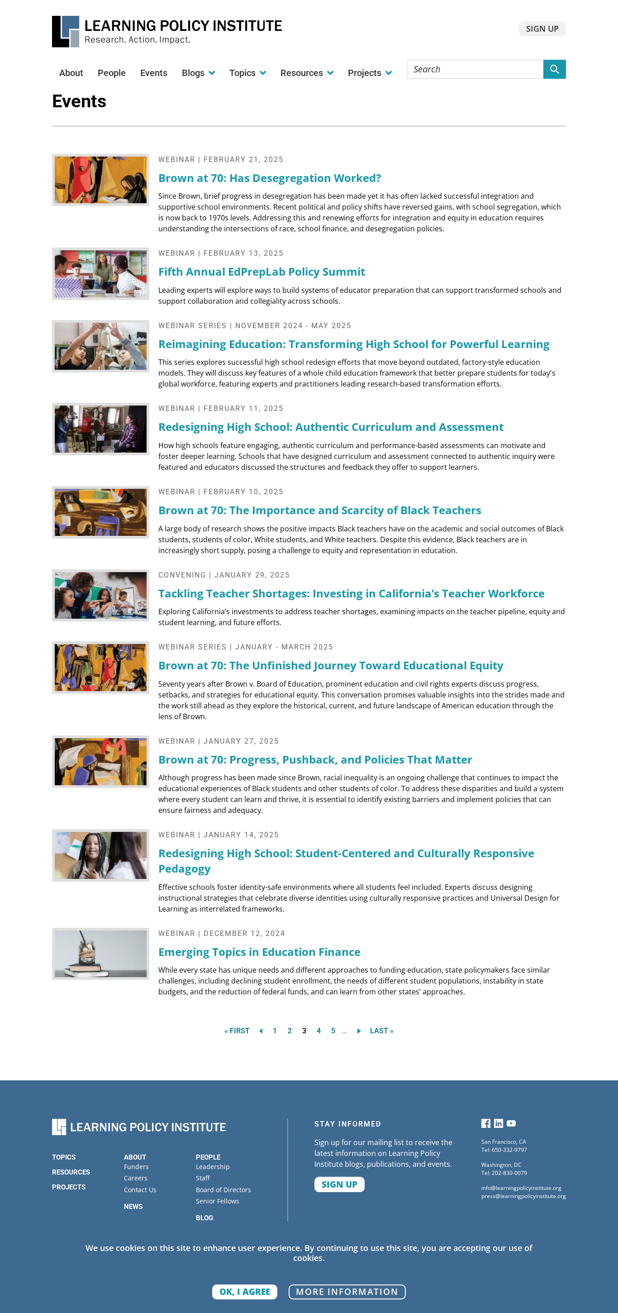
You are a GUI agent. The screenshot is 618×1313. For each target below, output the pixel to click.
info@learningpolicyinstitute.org (521, 1188)
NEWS (133, 1207)
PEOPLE (208, 1157)
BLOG (204, 1218)
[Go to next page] (360, 1030)
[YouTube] (511, 1125)
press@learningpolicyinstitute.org (523, 1196)
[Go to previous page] (259, 1030)
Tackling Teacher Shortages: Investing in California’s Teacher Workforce (351, 593)
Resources (71, 1172)
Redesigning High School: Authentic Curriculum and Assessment (331, 426)
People (112, 72)
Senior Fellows (217, 1201)
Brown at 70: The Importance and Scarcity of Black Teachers (319, 509)
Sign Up (542, 28)
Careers (135, 1178)
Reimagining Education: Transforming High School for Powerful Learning (354, 343)
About (71, 72)
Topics (64, 1157)
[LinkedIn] (498, 1125)
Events (153, 72)
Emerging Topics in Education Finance (259, 951)
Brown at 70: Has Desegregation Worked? (269, 177)
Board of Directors (223, 1189)
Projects (69, 1187)
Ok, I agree (244, 1291)
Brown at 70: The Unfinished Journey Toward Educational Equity (331, 665)
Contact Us (140, 1189)
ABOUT (135, 1157)
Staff (202, 1178)
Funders (136, 1166)
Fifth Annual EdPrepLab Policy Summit (261, 271)
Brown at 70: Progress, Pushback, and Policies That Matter (315, 759)
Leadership (213, 1166)
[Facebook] (485, 1125)
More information (347, 1291)
